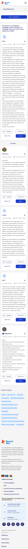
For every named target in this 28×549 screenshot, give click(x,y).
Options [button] (26, 9)
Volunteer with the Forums (11, 494)
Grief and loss (5, 398)
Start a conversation (14, 17)
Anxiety (3, 394)
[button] (4, 131)
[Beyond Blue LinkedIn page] (22, 524)
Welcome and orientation (8, 424)
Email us (10, 517)
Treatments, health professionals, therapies (13, 421)
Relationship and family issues (9, 404)
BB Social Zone (11, 394)
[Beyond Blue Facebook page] (4, 524)
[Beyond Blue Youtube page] (8, 524)
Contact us (4, 535)
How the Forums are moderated (13, 488)
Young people (20, 424)
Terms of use (5, 539)
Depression (20, 394)
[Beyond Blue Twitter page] (18, 524)
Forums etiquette (9, 491)
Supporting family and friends (9, 418)
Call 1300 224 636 (13, 504)
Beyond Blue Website (7, 441)
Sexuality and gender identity (9, 408)
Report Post (7, 135)
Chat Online (11, 511)
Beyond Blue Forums (5, 2)
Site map (3, 546)
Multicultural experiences (17, 398)
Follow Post (21, 131)
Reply (20, 136)
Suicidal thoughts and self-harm (10, 414)
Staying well (5, 411)
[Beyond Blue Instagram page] (13, 524)
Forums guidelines (9, 483)
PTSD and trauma (6, 401)
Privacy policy (5, 542)
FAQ (5, 485)
